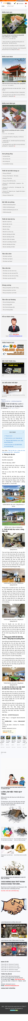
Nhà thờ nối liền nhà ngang (8, 239)
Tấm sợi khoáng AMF (7, 304)
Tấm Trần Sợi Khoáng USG (9, 307)
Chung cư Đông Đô (7, 173)
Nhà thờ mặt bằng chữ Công (9, 244)
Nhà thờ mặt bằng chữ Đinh (9, 246)
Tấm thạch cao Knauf (7, 261)
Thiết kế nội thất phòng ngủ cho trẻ (10, 209)
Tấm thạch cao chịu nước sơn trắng (10, 275)
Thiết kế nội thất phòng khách (9, 204)
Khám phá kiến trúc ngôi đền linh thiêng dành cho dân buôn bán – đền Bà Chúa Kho (13, 42)
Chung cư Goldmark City (8, 195)
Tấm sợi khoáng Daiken (8, 309)
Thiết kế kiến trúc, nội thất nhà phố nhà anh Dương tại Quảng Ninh (13, 141)
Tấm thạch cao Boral (7, 256)
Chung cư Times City (7, 178)
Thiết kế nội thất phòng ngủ (9, 207)
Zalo (26, 23)
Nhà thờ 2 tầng (6, 229)
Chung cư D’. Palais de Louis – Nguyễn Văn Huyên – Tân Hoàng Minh (13, 192)
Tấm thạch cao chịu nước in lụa (9, 270)
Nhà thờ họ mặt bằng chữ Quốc (9, 241)
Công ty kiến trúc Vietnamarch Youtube (9, 969)
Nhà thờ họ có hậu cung (8, 231)
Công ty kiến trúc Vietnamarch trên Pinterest (10, 971)
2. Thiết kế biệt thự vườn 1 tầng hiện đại (13, 438)
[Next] (26, 742)
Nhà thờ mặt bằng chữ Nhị (8, 236)
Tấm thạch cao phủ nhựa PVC (9, 278)
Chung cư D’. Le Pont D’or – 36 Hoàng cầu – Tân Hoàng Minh (13, 188)
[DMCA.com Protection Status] (14, 1010)
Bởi (1, 408)
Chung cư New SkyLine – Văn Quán (10, 175)
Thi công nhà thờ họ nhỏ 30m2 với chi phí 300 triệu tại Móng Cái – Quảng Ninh (13, 95)
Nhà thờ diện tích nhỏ (7, 224)
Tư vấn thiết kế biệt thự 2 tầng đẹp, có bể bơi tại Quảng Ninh (13, 137)
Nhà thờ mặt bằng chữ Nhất (9, 234)
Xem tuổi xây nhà (6, 158)
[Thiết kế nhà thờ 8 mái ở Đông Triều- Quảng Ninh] (14, 70)
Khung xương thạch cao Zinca (9, 290)
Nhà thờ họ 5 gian (7, 226)
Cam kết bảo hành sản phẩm (20, 855)
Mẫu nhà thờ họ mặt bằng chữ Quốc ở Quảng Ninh (14, 45)
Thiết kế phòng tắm (7, 212)
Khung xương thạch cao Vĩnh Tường (11, 287)
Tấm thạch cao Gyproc (8, 258)
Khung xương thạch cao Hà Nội (9, 292)
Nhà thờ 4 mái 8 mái (7, 221)
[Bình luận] (12, 408)
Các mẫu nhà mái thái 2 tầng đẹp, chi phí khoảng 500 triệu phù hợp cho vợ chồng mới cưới (14, 49)
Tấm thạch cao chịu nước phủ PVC (10, 273)
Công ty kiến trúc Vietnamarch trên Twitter (10, 966)
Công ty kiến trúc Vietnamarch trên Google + (10, 967)
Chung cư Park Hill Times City (9, 180)
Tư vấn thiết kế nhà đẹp (8, 163)
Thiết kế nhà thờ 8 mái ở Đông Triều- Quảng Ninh (13, 83)
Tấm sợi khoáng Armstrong (8, 302)
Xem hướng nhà (6, 161)
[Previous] (1, 742)
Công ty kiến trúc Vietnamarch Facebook (10, 964)
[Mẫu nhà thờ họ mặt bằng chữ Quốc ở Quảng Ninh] (14, 117)
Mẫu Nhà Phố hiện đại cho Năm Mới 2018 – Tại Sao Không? (13, 89)
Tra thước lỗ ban (6, 156)
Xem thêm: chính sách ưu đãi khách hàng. (10, 890)
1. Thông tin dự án (8, 435)
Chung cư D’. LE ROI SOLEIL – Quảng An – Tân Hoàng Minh (13, 184)
